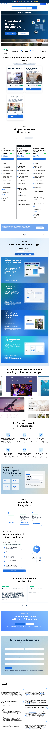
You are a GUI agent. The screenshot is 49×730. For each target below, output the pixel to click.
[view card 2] (25, 142)
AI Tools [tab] (17, 63)
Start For (20, 624)
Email (6, 652)
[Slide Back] (23, 605)
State (14, 662)
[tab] (18, 254)
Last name (27, 647)
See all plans (15, 91)
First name (7, 647)
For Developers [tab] (32, 63)
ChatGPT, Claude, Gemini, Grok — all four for (25, 1)
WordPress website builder (32, 703)
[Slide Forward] (26, 605)
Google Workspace (32, 712)
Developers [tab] (28, 251)
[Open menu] (47, 3)
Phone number (12, 657)
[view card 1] (23, 142)
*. (40, 670)
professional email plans (31, 711)
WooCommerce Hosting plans (33, 695)
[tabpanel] (24, 7)
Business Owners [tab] (20, 251)
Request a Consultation (14, 116)
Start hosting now (15, 88)
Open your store (33, 88)
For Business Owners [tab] (25, 63)
